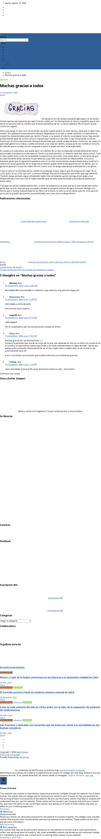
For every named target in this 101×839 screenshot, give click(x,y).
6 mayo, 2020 (6, 733)
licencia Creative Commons (72, 770)
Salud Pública (18, 688)
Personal (4, 79)
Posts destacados (13, 68)
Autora (8, 50)
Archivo (8, 52)
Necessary (8, 812)
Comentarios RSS (55, 610)
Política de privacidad (10, 755)
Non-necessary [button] (7, 824)
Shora (2, 95)
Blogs (7, 55)
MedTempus (8, 21)
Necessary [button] (5, 809)
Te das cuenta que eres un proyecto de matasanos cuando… (27, 270)
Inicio (7, 47)
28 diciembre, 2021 (8, 697)
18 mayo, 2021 (6, 715)
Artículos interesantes (12, 667)
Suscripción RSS (55, 598)
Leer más (89, 775)
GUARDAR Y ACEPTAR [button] (10, 837)
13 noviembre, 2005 (9, 92)
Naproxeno (14, 297)
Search (3, 37)
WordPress (24, 757)
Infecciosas (17, 702)
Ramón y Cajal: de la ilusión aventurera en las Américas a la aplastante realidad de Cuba (49, 677)
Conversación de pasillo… (12, 267)
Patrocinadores (17, 63)
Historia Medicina (6, 673)
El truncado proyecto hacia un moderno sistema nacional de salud (37, 692)
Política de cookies (18, 65)
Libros (8, 58)
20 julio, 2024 (6, 682)
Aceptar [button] (72, 775)
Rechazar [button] (80, 775)
